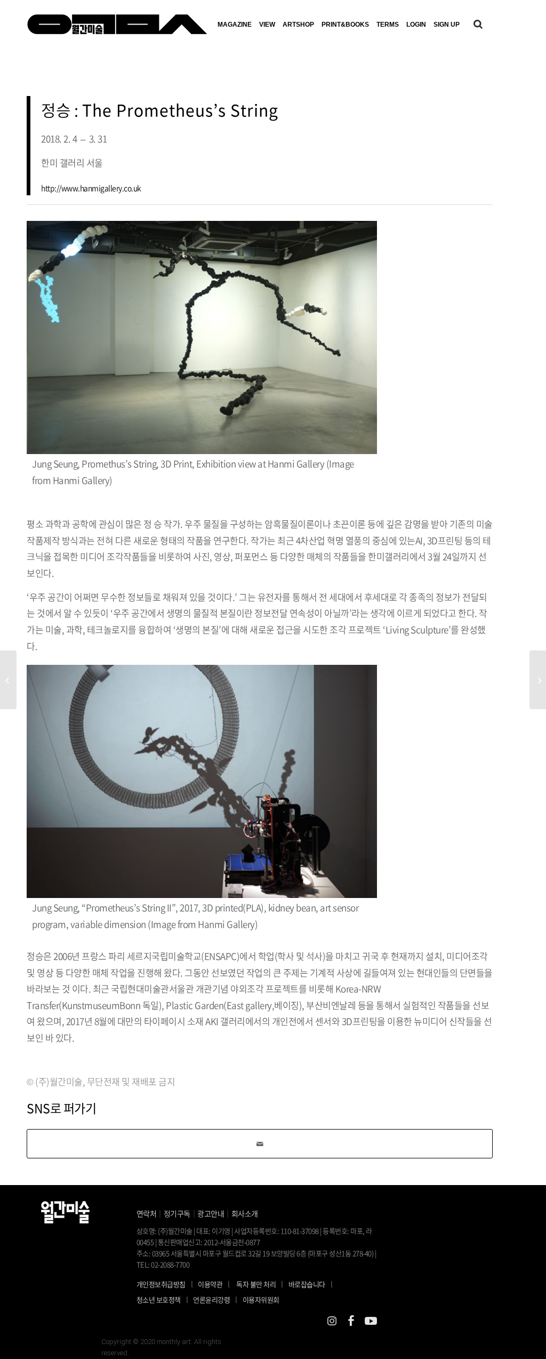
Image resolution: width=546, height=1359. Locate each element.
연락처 (146, 1213)
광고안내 (210, 1213)
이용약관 (210, 1284)
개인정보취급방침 (161, 1284)
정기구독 (177, 1213)
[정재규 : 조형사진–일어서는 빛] (537, 679)
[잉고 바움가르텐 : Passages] (8, 679)
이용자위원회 (261, 1299)
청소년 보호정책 (162, 1299)
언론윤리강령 (215, 1299)
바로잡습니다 (306, 1284)
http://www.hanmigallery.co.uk (91, 187)
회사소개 (244, 1213)
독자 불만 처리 (256, 1284)
